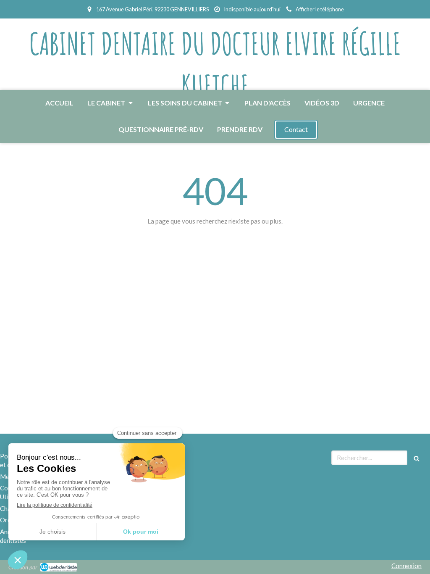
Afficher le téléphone (320, 9)
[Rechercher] (416, 457)
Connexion (406, 565)
